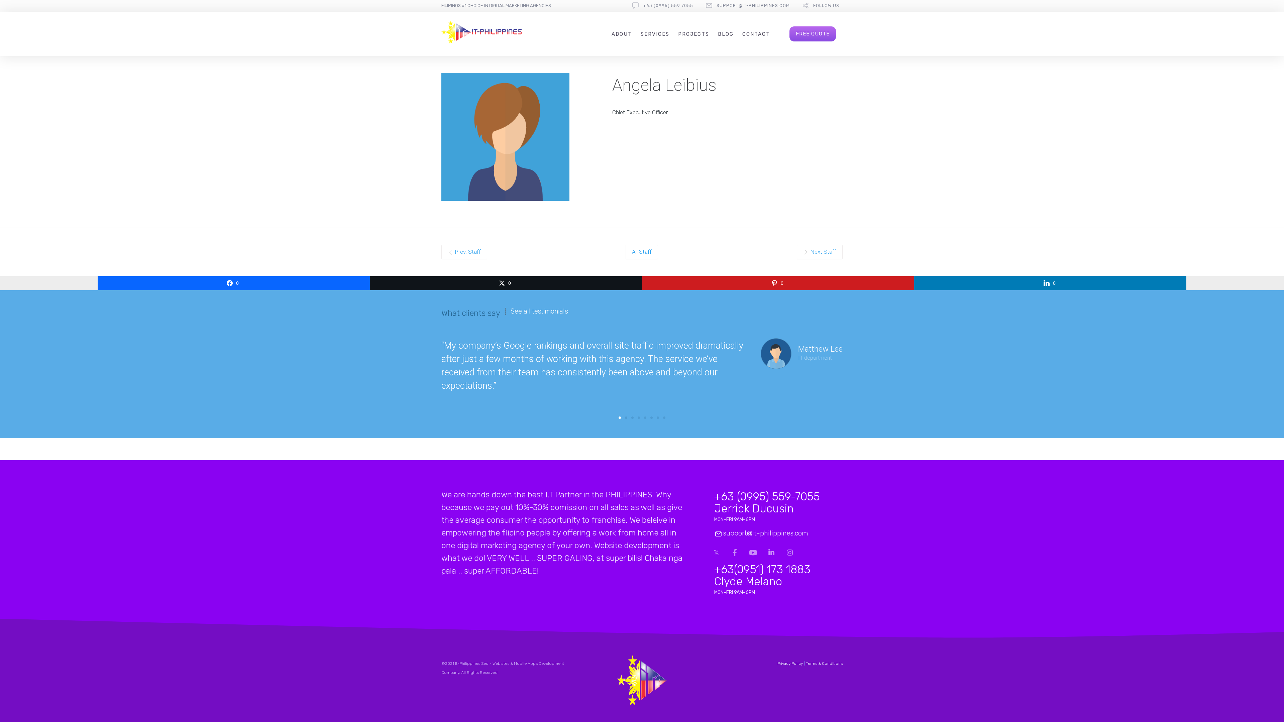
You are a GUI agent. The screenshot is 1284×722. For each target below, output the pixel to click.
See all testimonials (539, 311)
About (622, 34)
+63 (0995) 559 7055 (668, 5)
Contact (756, 34)
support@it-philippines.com (753, 5)
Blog (726, 34)
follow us (826, 5)
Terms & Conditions (824, 663)
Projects (693, 34)
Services (655, 34)
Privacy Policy (790, 663)
